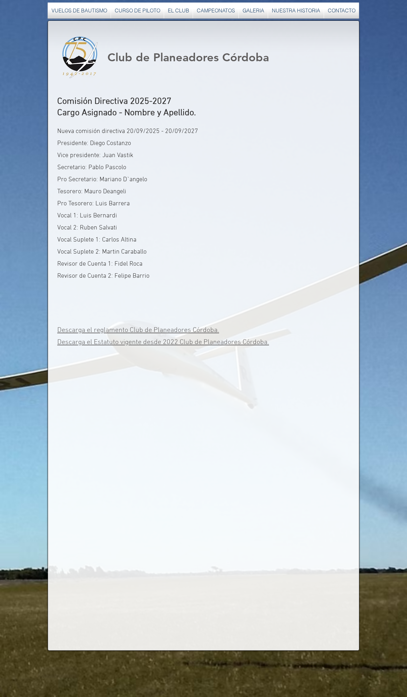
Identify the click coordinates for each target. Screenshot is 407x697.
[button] (178, 10)
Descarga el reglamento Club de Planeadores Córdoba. (138, 330)
